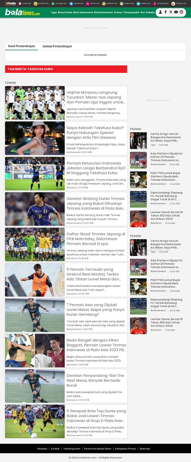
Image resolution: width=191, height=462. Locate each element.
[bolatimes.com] (22, 14)
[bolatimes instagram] (181, 12)
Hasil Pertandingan (21, 46)
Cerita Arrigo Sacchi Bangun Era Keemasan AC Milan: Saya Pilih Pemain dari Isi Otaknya (167, 137)
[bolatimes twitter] (170, 12)
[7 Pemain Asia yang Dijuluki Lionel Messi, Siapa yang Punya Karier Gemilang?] (35, 330)
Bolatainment (103, 12)
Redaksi (42, 448)
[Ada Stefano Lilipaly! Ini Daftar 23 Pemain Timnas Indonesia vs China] (138, 166)
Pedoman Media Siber (97, 448)
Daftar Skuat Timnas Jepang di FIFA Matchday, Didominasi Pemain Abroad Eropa (96, 239)
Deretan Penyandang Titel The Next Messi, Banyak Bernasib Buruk (95, 380)
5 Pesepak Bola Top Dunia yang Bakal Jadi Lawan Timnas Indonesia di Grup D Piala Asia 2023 (96, 416)
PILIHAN (135, 129)
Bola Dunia (65, 12)
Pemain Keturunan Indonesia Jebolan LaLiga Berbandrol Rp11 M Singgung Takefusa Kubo (96, 168)
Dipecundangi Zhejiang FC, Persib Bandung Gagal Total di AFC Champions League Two (167, 196)
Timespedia (131, 12)
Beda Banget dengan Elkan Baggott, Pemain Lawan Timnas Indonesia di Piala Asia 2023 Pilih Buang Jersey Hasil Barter (96, 345)
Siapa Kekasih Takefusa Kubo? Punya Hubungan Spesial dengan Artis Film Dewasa (95, 132)
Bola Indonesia (83, 12)
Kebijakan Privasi (125, 448)
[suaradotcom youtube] (176, 12)
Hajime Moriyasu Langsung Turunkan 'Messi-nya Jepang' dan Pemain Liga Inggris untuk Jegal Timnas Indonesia (95, 97)
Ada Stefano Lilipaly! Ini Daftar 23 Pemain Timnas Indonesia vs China (166, 157)
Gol (142, 12)
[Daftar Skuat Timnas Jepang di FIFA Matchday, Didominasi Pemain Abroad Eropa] (35, 259)
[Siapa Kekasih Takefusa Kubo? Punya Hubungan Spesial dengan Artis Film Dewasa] (35, 153)
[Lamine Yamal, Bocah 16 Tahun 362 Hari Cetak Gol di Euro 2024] (138, 225)
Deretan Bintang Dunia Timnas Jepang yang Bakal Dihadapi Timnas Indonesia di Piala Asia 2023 (95, 203)
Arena (118, 12)
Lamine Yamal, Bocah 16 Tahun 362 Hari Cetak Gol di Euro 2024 (167, 216)
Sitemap (145, 448)
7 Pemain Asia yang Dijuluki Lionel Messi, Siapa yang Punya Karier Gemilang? (95, 309)
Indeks (150, 12)
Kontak (55, 448)
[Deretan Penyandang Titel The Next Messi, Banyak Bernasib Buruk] (35, 401)
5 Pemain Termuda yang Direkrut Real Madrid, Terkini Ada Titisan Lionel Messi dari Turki (93, 274)
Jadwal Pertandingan (57, 46)
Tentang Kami (71, 448)
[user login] (160, 13)
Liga (54, 12)
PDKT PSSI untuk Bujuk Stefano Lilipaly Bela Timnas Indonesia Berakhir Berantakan (165, 176)
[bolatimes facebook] (165, 12)
